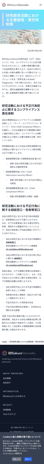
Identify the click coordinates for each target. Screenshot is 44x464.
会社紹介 (7, 382)
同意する (28, 459)
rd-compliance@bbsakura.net (19, 249)
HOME (4, 341)
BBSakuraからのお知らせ (14, 396)
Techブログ (8, 414)
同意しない (16, 459)
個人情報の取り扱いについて (22, 427)
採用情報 (7, 409)
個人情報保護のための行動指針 (22, 432)
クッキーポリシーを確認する (12, 453)
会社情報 (7, 378)
